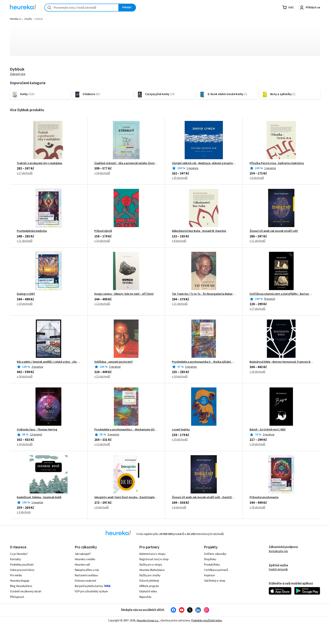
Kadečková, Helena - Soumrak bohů (39, 497)
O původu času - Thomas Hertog (37, 430)
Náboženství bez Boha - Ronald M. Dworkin (199, 231)
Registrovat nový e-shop (154, 559)
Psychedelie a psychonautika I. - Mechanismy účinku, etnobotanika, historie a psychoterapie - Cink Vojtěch (126, 430)
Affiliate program (149, 586)
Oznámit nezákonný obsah (25, 591)
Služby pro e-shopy (150, 565)
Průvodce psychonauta (264, 497)
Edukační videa (148, 591)
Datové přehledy (149, 581)
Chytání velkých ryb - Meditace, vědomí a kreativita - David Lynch (203, 163)
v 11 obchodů (24, 241)
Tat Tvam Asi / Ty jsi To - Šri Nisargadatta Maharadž (203, 294)
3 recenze (115, 367)
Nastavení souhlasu (86, 575)
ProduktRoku (212, 565)
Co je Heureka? (19, 554)
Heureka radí (82, 565)
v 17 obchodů (24, 173)
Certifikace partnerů (216, 570)
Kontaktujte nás (278, 551)
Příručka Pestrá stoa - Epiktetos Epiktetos (277, 163)
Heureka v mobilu (85, 559)
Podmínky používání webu (206, 621)
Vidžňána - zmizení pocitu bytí (113, 362)
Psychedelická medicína (32, 231)
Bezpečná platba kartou (89, 586)
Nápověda (145, 597)
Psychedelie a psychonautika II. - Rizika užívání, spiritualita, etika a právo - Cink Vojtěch (203, 362)
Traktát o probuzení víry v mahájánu (39, 163)
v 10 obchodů (102, 241)
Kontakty (15, 559)
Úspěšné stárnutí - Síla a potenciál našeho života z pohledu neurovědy (126, 163)
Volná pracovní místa (22, 570)
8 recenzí (269, 299)
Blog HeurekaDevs (21, 586)
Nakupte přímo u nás (87, 570)
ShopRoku (210, 559)
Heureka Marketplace (152, 570)
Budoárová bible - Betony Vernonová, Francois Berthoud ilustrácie (281, 362)
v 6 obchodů (257, 178)
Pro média (16, 575)
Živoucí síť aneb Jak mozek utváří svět (274, 231)
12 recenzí (36, 435)
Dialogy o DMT (26, 294)
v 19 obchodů (257, 507)
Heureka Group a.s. (148, 621)
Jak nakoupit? (83, 554)
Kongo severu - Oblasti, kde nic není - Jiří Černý (124, 294)
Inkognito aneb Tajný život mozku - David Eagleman (126, 497)
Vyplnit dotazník (278, 569)
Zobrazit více (17, 74)
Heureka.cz (15, 19)
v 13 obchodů (102, 377)
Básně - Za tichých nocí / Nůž (268, 430)
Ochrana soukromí (85, 581)
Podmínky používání (21, 565)
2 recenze (37, 367)
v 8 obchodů (179, 241)
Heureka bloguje (19, 581)
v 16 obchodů (257, 372)
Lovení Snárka (181, 430)
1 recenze (192, 168)
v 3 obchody (24, 512)
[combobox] (81, 7)
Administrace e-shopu (152, 554)
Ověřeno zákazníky (215, 554)
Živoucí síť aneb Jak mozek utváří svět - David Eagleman (203, 497)
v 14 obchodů (102, 173)
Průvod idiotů (103, 231)
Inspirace (209, 575)
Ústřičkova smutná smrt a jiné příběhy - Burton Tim (281, 294)
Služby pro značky (149, 575)
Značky (28, 19)
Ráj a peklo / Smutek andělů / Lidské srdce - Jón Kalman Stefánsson (48, 362)
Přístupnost (17, 597)
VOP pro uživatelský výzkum (91, 591)
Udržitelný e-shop (214, 581)
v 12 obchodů (102, 304)
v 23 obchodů (180, 178)
